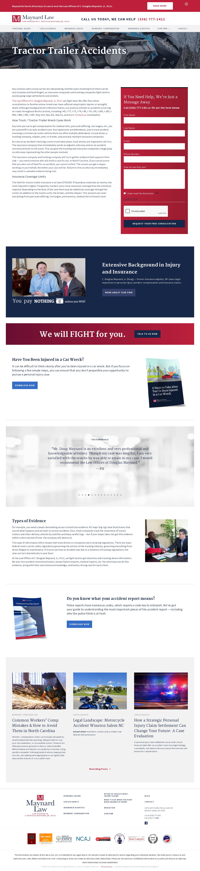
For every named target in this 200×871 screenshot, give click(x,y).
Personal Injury (22, 28)
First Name (129, 115)
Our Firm (162, 28)
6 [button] (95, 495)
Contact (182, 28)
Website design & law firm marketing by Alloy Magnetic (137, 866)
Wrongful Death (74, 28)
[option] (100, 466)
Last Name (129, 128)
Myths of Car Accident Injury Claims (116, 795)
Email (127, 141)
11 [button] (111, 495)
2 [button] (82, 495)
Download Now (25, 385)
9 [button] (104, 495)
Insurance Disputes (139, 28)
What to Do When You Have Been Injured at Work (118, 801)
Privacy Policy (106, 866)
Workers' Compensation (105, 28)
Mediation (109, 808)
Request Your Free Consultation (154, 223)
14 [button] (120, 495)
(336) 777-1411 (151, 19)
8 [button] (101, 495)
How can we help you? (135, 167)
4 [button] (88, 495)
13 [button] (117, 495)
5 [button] (91, 495)
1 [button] (79, 495)
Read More (160, 5)
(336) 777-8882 (153, 818)
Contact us (80, 114)
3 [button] (85, 495)
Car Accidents (48, 28)
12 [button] (114, 495)
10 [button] (108, 495)
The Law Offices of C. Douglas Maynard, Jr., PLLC (37, 100)
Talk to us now (147, 333)
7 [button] (98, 495)
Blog (147, 796)
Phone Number (132, 154)
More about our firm (119, 292)
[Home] (40, 19)
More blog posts (98, 769)
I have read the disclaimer (142, 193)
